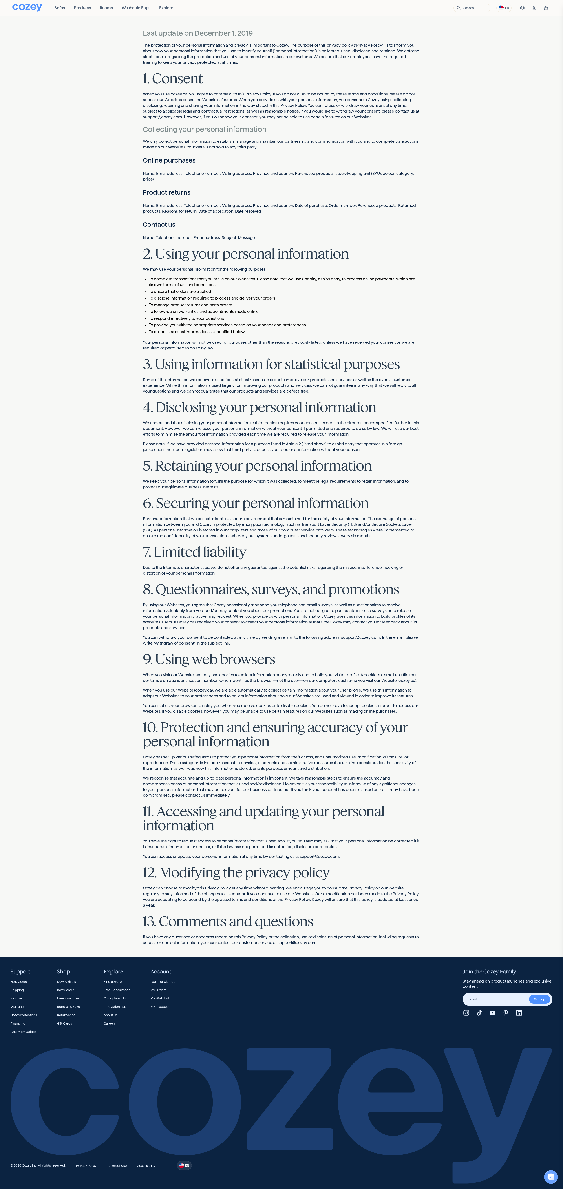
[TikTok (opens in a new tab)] (479, 1012)
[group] (507, 999)
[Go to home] (27, 8)
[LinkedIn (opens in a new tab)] (519, 1012)
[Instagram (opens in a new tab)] (466, 1012)
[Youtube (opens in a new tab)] (492, 1012)
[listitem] (60, 8)
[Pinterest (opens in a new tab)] (505, 1012)
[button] (471, 8)
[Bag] (546, 8)
